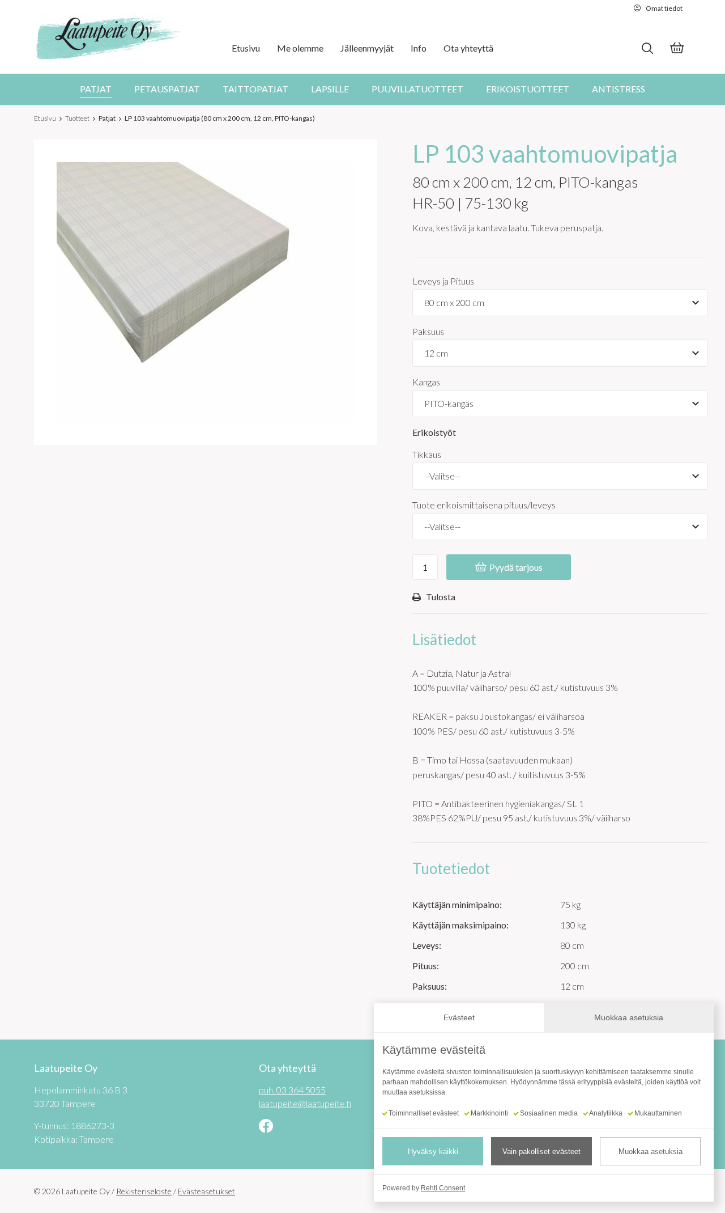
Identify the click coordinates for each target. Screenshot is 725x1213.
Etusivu (45, 118)
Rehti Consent (443, 1188)
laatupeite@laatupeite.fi (305, 1103)
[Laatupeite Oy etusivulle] (109, 36)
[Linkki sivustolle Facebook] (266, 1127)
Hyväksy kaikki (433, 1151)
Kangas (426, 381)
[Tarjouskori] (677, 49)
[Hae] (647, 48)
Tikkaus (426, 454)
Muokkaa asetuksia (651, 1151)
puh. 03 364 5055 (292, 1089)
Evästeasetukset (206, 1191)
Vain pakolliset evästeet (541, 1151)
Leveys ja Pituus (443, 280)
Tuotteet (77, 118)
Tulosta (440, 596)
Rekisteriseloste (144, 1191)
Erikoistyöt (434, 432)
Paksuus (428, 331)
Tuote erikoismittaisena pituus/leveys (484, 504)
